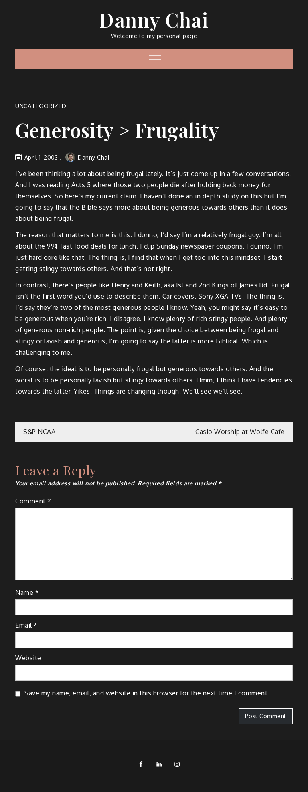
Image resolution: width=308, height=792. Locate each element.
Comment (33, 501)
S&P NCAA (39, 432)
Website (28, 658)
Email (26, 625)
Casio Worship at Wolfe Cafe (240, 432)
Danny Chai (154, 19)
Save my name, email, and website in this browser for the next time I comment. (147, 693)
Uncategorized (41, 106)
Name (27, 592)
